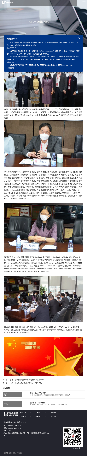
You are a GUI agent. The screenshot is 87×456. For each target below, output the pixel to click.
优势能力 (23, 416)
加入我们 (53, 416)
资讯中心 (38, 416)
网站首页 (23, 412)
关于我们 (38, 412)
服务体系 (53, 412)
